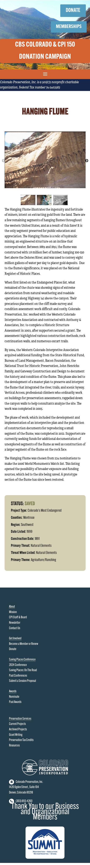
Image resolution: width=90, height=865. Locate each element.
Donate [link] (12, 649)
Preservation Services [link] (20, 719)
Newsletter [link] (14, 623)
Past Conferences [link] (18, 675)
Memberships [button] (69, 26)
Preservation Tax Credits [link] (21, 740)
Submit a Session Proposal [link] (22, 681)
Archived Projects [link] (18, 729)
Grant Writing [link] (15, 735)
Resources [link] (14, 745)
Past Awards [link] (15, 702)
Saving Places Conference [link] (22, 659)
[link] (45, 774)
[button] (45, 73)
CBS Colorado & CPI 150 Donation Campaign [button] (45, 51)
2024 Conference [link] (18, 665)
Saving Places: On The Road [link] (23, 670)
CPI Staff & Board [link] (18, 617)
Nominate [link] (14, 697)
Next (87, 161)
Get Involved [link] (15, 638)
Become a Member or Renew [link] (23, 644)
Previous (3, 161)
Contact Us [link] (14, 628)
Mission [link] (13, 612)
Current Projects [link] (17, 724)
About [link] (12, 606)
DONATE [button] (73, 10)
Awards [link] (12, 691)
